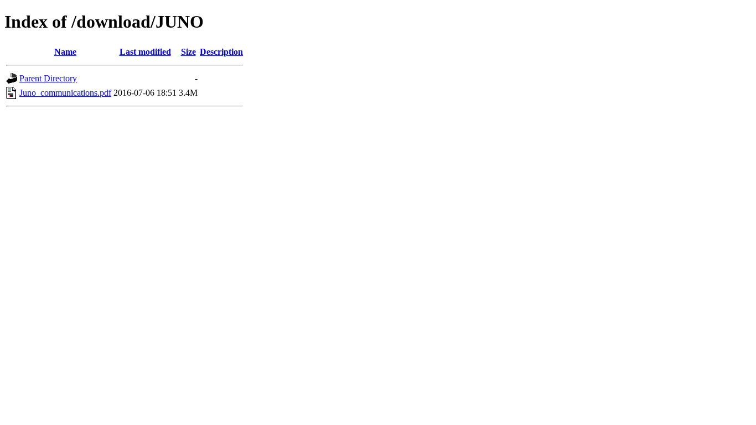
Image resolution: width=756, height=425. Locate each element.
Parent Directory (48, 78)
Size (188, 51)
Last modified (145, 51)
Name (65, 51)
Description (221, 51)
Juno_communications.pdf (65, 92)
